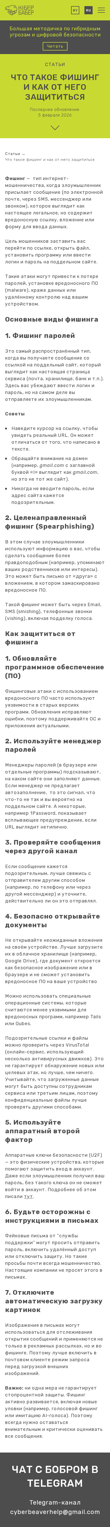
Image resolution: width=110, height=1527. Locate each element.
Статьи (55, 64)
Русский (88, 10)
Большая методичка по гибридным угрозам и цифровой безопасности (55, 32)
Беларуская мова (75, 10)
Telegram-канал (55, 1502)
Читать (55, 46)
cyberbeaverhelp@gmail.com (55, 1512)
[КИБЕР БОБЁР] (19, 10)
